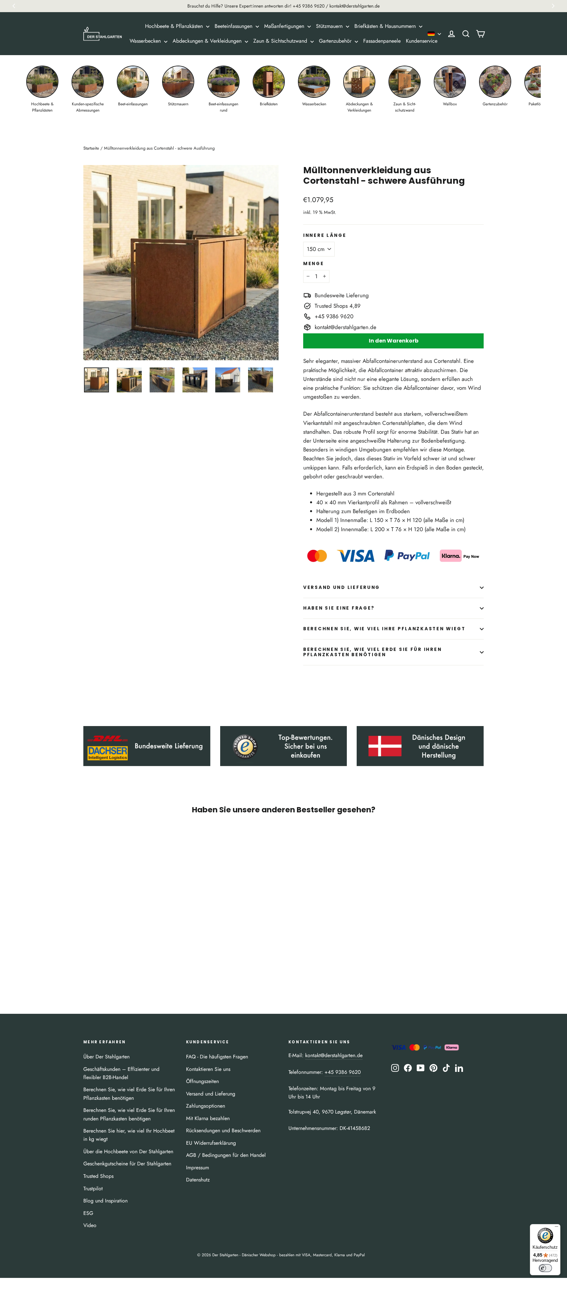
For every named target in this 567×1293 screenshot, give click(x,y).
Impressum (197, 1167)
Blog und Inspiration (105, 1200)
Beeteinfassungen (234, 26)
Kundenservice (421, 41)
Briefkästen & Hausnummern (385, 26)
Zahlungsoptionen (205, 1106)
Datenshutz (198, 1179)
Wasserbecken (146, 41)
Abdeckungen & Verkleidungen (208, 41)
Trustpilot (93, 1188)
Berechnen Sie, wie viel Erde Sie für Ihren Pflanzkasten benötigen (372, 652)
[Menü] (556, 1228)
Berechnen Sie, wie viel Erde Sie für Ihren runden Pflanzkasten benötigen (129, 1114)
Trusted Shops (98, 1176)
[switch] (545, 1268)
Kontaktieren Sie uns (208, 1069)
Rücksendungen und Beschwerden (223, 1130)
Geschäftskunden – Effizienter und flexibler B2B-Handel (121, 1073)
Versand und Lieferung (341, 587)
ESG (88, 1213)
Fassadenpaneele (382, 41)
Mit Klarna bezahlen (208, 1118)
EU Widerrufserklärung (211, 1143)
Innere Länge (324, 235)
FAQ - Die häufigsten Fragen (217, 1056)
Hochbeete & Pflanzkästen (174, 26)
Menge (313, 263)
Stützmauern (330, 26)
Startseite (91, 148)
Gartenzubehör (336, 41)
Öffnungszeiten (202, 1081)
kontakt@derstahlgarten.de (334, 1055)
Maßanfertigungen (285, 26)
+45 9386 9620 (343, 1072)
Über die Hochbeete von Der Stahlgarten (128, 1151)
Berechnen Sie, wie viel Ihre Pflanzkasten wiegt (384, 629)
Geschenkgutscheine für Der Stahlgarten (127, 1163)
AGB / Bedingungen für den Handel (226, 1155)
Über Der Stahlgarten (106, 1056)
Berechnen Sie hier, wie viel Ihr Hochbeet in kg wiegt (129, 1135)
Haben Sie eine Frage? (339, 608)
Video (89, 1225)
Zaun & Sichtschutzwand (281, 41)
